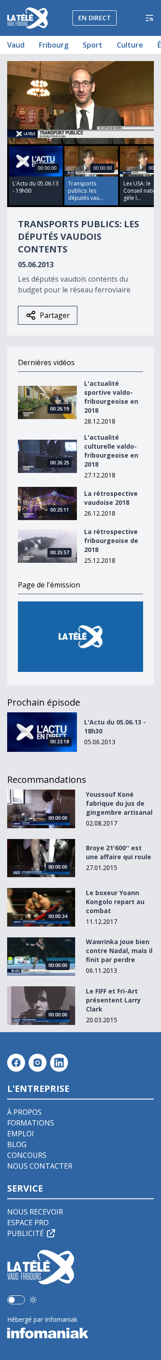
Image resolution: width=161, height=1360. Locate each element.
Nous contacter (39, 1166)
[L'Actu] (80, 636)
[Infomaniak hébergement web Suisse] (80, 1333)
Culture (130, 45)
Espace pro (28, 1223)
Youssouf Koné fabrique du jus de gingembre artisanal (119, 803)
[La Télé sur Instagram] (37, 1062)
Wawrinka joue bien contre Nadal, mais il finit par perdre (119, 950)
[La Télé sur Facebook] (16, 1062)
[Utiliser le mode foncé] (33, 1299)
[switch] (16, 1299)
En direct (94, 17)
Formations (30, 1123)
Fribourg (53, 45)
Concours (27, 1155)
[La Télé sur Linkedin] (59, 1062)
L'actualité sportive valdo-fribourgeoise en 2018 (111, 397)
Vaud (16, 45)
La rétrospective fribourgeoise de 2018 (111, 540)
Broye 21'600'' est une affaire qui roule (118, 852)
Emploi (20, 1134)
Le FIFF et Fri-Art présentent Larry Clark (113, 1000)
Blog (16, 1144)
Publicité (25, 1233)
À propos (24, 1112)
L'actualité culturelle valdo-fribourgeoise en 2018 (111, 450)
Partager (55, 315)
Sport (92, 45)
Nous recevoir (35, 1212)
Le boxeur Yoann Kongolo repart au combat (115, 901)
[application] (80, 102)
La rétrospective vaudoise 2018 (111, 498)
